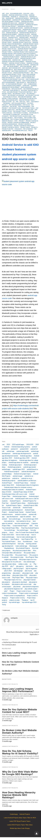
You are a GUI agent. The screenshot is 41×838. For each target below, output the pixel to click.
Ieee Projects (21, 82)
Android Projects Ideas (11, 57)
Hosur (18, 77)
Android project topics (20, 496)
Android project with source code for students (19, 53)
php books (6, 103)
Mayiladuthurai (17, 89)
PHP (17, 101)
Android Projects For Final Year (27, 55)
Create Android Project (21, 73)
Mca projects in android (16, 95)
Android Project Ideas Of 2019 (20, 47)
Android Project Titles (20, 50)
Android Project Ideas (21, 483)
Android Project (25, 40)
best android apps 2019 (30, 68)
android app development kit (22, 20)
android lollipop (24, 34)
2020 (32, 13)
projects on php (7, 129)
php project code (15, 108)
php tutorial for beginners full (21, 119)
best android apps (15, 68)
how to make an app (32, 79)
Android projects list (28, 57)
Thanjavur (18, 129)
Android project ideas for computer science (18, 487)
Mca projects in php (32, 95)
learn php (25, 85)
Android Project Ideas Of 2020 (23, 492)
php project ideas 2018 (20, 575)
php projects (33, 113)
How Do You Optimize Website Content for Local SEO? (19, 710)
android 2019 (23, 16)
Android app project (31, 28)
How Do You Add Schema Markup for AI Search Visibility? (20, 752)
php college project (19, 103)
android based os (12, 32)
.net (3, 13)
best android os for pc (22, 69)
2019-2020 (26, 13)
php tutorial (18, 117)
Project (21, 121)
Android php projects (22, 39)
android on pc (13, 37)
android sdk (16, 60)
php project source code (24, 109)
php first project (19, 568)
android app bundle (22, 18)
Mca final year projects (11, 90)
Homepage (5, 9)
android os (33, 37)
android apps (22, 31)
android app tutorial (9, 31)
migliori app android (25, 97)
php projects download (11, 114)
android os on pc (8, 39)
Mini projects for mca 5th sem (11, 562)
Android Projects (8, 55)
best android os (7, 69)
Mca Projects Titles (10, 97)
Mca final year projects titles (22, 550)
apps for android (26, 66)
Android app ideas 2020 (26, 23)
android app (10, 18)
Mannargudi (6, 89)
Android (5, 15)
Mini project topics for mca (27, 559)
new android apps (12, 100)
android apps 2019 (19, 469)
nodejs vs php (7, 101)
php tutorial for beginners (31, 586)
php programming (24, 106)
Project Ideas (25, 127)
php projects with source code (20, 116)
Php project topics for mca (12, 580)
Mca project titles (19, 93)
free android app (15, 76)
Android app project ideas (12, 29)
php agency (35, 101)
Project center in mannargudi (28, 593)
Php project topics (19, 111)
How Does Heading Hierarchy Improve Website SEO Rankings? (18, 795)
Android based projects (27, 32)
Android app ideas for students (18, 462)
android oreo (24, 37)
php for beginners (15, 105)
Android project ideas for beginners (27, 485)
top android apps (14, 602)
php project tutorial (20, 113)
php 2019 (22, 101)
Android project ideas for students (13, 489)
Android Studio (27, 60)
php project (16, 573)
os (14, 101)
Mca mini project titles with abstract (20, 92)
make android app (27, 87)
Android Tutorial (32, 63)
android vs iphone (23, 65)
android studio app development (13, 61)
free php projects (8, 77)
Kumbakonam (32, 84)
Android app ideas (27, 21)
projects (34, 127)
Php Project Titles (18, 577)
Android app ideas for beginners (13, 24)
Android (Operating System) (18, 15)
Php (35, 564)
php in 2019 (26, 105)
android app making (16, 28)
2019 (7, 13)
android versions (9, 65)
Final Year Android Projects (30, 528)
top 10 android (28, 129)
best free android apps (19, 71)
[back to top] (36, 833)
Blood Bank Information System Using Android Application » (22, 633)
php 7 (28, 101)
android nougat (17, 476)
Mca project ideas (29, 553)
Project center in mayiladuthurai (14, 595)
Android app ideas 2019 (9, 23)
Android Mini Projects (23, 36)
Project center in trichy (10, 127)
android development (9, 34)
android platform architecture (27, 480)
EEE (32, 73)
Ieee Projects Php (27, 539)
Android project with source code (26, 52)
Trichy (13, 9)
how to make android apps (12, 81)
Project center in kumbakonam (18, 122)
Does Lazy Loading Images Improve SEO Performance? (18, 690)
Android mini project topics (22, 474)
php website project (31, 589)
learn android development (11, 85)
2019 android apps (16, 13)
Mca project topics (21, 555)
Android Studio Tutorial (17, 63)
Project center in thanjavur (24, 125)
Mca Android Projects (30, 89)
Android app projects (29, 29)
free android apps (28, 76)
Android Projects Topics (10, 58)
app (4, 66)
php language (18, 571)
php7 (16, 121)
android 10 (14, 16)
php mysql (13, 106)
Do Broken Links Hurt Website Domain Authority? (19, 731)
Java (25, 84)
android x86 (34, 65)
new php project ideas (26, 100)
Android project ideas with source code (14, 494)
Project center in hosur (24, 591)
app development (13, 66)
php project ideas (28, 108)
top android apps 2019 (19, 130)
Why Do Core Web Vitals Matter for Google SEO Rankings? (20, 773)
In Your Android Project (14, 84)
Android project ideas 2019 (22, 42)
